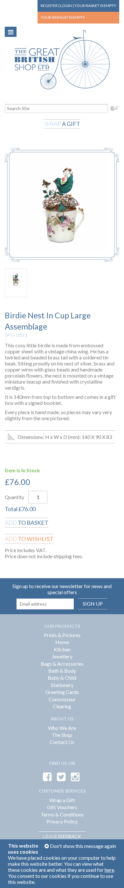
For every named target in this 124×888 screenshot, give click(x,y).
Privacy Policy (62, 821)
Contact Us (62, 742)
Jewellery (62, 656)
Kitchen (62, 649)
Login (66, 5)
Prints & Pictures (62, 635)
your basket (95, 5)
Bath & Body (62, 671)
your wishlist (63, 17)
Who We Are (62, 728)
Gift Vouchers (62, 807)
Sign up (93, 603)
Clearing (62, 706)
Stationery (62, 685)
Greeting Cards (62, 692)
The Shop (62, 735)
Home (62, 642)
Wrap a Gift (62, 800)
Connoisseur (62, 699)
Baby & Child (62, 678)
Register (49, 5)
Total (11, 508)
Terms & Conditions (62, 814)
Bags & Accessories (62, 664)
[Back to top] (111, 875)
